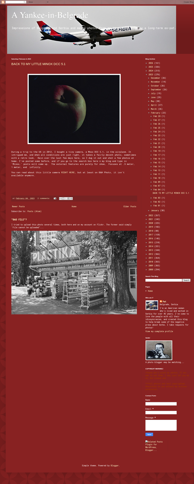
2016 (151, 238)
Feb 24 (157, 131)
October (155, 85)
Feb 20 (157, 147)
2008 (151, 269)
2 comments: (44, 198)
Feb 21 (157, 143)
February (156, 112)
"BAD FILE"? (19, 219)
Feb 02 (157, 201)
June (154, 97)
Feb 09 (157, 182)
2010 (151, 261)
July (154, 93)
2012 (151, 254)
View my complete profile (159, 331)
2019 (151, 226)
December (156, 78)
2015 (151, 242)
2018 (151, 230)
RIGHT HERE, (68, 172)
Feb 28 (157, 116)
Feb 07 (157, 185)
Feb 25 (157, 127)
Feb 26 (157, 123)
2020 (151, 223)
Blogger (115, 465)
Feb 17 (157, 154)
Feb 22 (157, 139)
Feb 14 (157, 166)
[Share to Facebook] (68, 198)
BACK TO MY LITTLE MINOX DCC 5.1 (38, 64)
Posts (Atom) (34, 211)
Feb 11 (157, 174)
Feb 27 (157, 120)
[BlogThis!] (63, 198)
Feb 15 (157, 162)
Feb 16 (157, 158)
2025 (151, 66)
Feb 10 (157, 178)
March (154, 109)
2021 (151, 219)
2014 (151, 246)
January (155, 210)
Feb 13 (157, 170)
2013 (151, 250)
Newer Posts (18, 206)
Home (74, 206)
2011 (151, 258)
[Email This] (60, 198)
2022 (151, 215)
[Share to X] (65, 198)
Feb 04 (157, 189)
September (156, 89)
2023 (151, 74)
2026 (151, 63)
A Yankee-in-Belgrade (49, 14)
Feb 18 (157, 151)
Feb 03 (157, 197)
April (154, 105)
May (153, 101)
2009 (151, 265)
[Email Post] (55, 198)
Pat (164, 301)
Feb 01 (157, 205)
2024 (151, 70)
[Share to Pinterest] (71, 198)
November (156, 81)
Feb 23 (157, 135)
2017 (151, 234)
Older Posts (129, 206)
